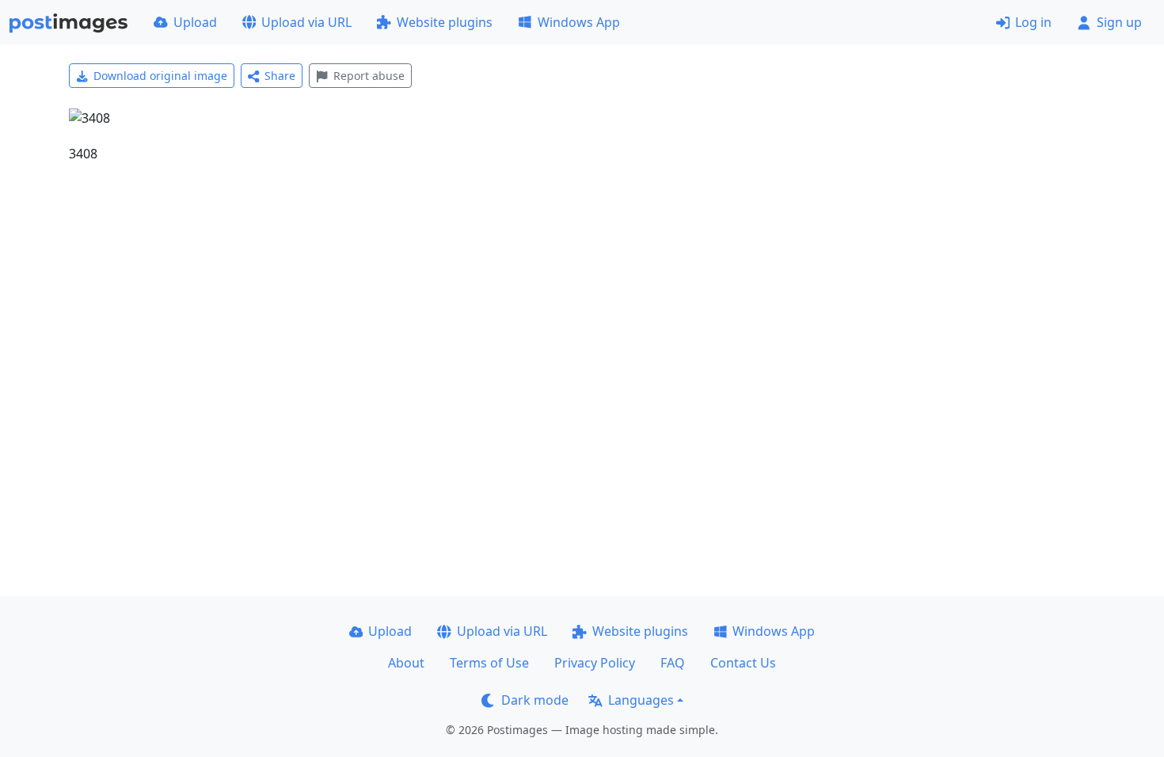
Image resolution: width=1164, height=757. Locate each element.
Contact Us (743, 662)
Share (279, 75)
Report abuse (369, 75)
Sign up (1119, 22)
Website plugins (445, 22)
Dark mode (535, 700)
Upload (195, 22)
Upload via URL (306, 22)
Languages (641, 700)
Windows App (579, 22)
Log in (1033, 22)
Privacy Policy (594, 662)
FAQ (672, 662)
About (406, 662)
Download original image (160, 75)
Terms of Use (489, 662)
